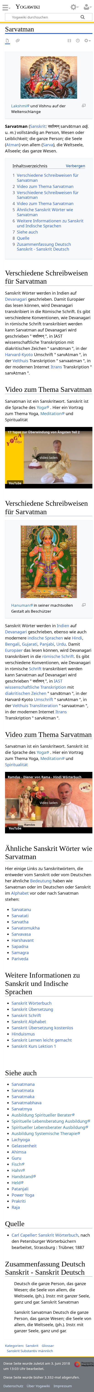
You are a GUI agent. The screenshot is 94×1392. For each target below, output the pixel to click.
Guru (16, 1158)
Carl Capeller (24, 1235)
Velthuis (20, 360)
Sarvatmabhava (27, 1102)
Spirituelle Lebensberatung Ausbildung (49, 1121)
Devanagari (16, 299)
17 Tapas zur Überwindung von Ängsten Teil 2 (44, 432)
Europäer (14, 650)
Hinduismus (23, 1034)
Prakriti (19, 1201)
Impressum (63, 1386)
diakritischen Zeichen (25, 693)
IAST (58, 681)
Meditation (51, 413)
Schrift (35, 668)
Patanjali (20, 1189)
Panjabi (47, 644)
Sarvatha (20, 922)
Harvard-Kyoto (19, 354)
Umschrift (43, 699)
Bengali (12, 644)
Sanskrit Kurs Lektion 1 (34, 1046)
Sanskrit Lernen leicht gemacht (42, 1040)
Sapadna (20, 946)
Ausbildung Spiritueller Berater (42, 1115)
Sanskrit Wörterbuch (32, 1003)
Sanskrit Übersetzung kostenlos (42, 1027)
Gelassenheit (24, 1145)
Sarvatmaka (23, 1096)
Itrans (56, 367)
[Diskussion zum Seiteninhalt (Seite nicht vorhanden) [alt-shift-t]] (17, 41)
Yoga (41, 407)
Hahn (17, 1170)
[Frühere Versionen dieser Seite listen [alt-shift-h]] (78, 41)
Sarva (48, 144)
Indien (63, 625)
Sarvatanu (21, 909)
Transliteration (43, 705)
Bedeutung (41, 880)
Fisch (16, 1164)
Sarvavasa (21, 934)
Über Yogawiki (38, 1386)
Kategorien (14, 1345)
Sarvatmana (23, 1084)
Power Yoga (23, 1195)
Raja (16, 1207)
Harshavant (23, 940)
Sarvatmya (22, 1109)
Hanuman (20, 605)
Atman (12, 144)
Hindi (77, 638)
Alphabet (20, 893)
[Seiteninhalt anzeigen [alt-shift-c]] (7, 41)
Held (16, 1182)
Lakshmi (18, 105)
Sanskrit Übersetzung (32, 1009)
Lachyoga (21, 1139)
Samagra (20, 952)
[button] (48, 457)
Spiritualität (16, 764)
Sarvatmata (23, 1090)
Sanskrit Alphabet (29, 1021)
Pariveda (20, 958)
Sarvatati (20, 915)
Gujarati (29, 644)
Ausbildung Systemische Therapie (44, 1133)
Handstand (22, 1176)
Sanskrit (38, 126)
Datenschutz (13, 1386)
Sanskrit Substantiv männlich (30, 1350)
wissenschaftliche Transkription (35, 687)
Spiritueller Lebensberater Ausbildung (48, 1127)
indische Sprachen (45, 638)
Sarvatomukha (26, 928)
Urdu (61, 644)
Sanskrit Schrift (26, 1015)
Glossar (48, 1345)
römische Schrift (58, 656)
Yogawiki (28, 6)
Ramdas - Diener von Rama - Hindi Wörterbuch (44, 777)
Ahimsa (19, 1152)
